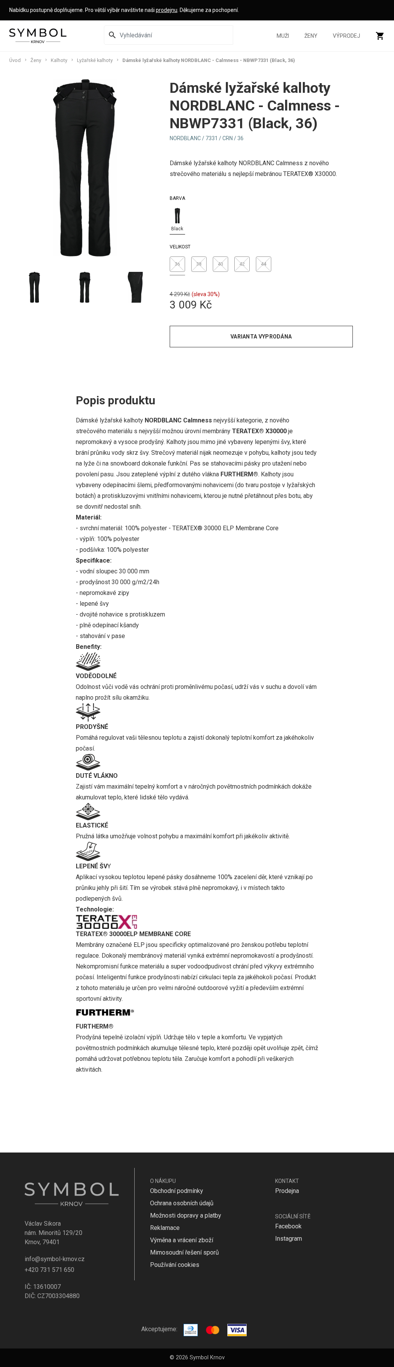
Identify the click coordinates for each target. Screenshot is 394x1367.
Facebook (288, 1226)
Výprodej (346, 36)
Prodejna (287, 1190)
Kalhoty (59, 60)
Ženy (310, 36)
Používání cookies (174, 1264)
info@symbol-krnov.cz (55, 1259)
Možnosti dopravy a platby (185, 1215)
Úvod (15, 60)
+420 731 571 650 (49, 1269)
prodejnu (166, 10)
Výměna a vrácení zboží (181, 1240)
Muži (283, 36)
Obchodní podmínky (176, 1190)
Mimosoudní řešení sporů (184, 1252)
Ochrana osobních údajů (182, 1203)
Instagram (288, 1238)
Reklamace (165, 1227)
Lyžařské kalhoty (95, 60)
